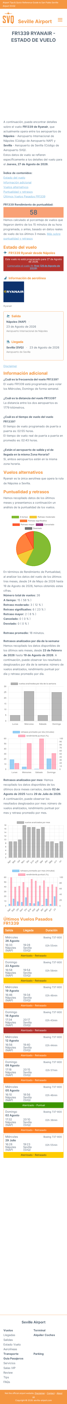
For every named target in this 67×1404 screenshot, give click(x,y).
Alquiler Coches (44, 1335)
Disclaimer (40, 1393)
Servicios (9, 1363)
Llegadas (9, 1335)
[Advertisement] (33, 82)
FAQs (6, 1382)
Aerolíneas (10, 1349)
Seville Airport (35, 21)
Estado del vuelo (14, 177)
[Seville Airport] (8, 17)
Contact (51, 1393)
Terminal (39, 1330)
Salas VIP (9, 1368)
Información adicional (17, 182)
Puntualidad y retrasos (18, 191)
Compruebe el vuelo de (33, 267)
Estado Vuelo (12, 1344)
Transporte (11, 1354)
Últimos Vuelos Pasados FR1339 (24, 196)
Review (8, 1372)
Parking (39, 1354)
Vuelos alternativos (15, 187)
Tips (6, 1377)
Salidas (8, 1340)
